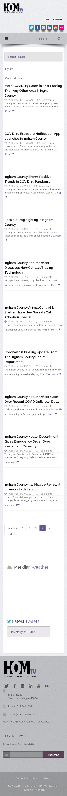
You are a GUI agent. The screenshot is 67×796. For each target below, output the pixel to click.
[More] (7, 111)
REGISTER (57, 19)
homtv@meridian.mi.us (21, 714)
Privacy (47, 778)
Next (9, 534)
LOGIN (46, 19)
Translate (42, 38)
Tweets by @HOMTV (23, 632)
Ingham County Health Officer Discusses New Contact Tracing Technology (28, 267)
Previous (12, 528)
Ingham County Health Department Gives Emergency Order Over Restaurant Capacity (31, 441)
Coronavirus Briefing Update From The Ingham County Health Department (30, 357)
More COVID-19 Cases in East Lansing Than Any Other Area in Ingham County (33, 90)
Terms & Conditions (26, 778)
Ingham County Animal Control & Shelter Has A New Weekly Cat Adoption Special (29, 312)
